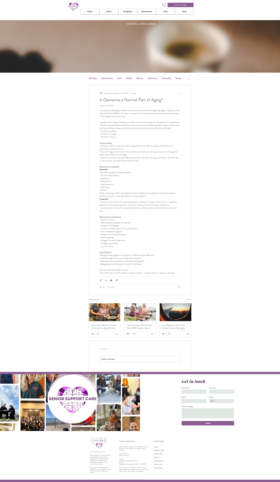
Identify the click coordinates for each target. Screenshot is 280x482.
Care (119, 78)
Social (178, 78)
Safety (129, 78)
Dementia (166, 78)
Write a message (187, 406)
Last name (212, 388)
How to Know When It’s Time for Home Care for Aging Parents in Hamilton (104, 326)
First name (186, 388)
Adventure (152, 78)
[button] (189, 78)
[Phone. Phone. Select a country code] (213, 401)
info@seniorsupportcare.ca (128, 461)
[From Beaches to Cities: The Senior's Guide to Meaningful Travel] (175, 312)
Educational (107, 78)
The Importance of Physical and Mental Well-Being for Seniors (139, 326)
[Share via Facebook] (101, 280)
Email (184, 397)
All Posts (93, 78)
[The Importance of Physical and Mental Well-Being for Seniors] (140, 312)
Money (139, 78)
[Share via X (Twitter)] (106, 280)
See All (189, 299)
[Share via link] (117, 280)
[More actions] (179, 93)
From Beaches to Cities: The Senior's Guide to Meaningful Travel (173, 326)
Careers (157, 457)
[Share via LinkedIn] (111, 280)
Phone (211, 397)
